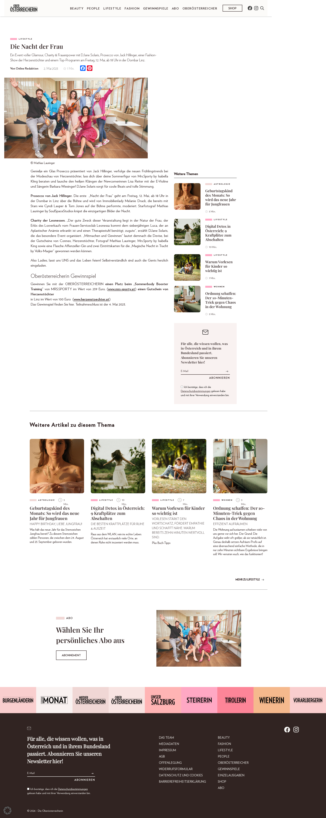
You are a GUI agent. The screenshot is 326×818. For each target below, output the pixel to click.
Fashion (132, 8)
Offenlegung (170, 762)
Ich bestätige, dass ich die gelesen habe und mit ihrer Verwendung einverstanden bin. (205, 391)
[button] (7, 810)
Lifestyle (112, 8)
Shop (232, 8)
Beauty (77, 8)
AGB (162, 756)
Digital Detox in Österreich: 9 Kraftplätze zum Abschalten (218, 233)
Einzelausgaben (231, 775)
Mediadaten (169, 744)
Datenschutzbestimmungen (196, 391)
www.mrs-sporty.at (121, 289)
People (93, 8)
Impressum (167, 750)
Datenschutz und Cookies (181, 775)
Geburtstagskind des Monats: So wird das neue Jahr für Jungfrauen (220, 197)
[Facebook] (82, 68)
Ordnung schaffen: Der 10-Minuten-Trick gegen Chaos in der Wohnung (220, 300)
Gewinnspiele (155, 8)
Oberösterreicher (200, 8)
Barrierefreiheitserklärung (182, 781)
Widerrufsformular (176, 769)
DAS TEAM (166, 737)
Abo (175, 8)
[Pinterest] (89, 68)
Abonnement (71, 655)
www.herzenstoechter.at (91, 299)
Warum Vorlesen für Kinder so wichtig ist (219, 266)
